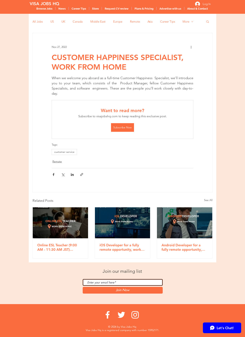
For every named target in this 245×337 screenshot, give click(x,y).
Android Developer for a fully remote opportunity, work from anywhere (182, 247)
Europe (117, 21)
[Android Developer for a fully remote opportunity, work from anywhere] (184, 222)
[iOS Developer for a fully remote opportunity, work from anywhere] (122, 222)
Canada (78, 21)
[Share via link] (81, 174)
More (186, 21)
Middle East (97, 21)
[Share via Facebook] (53, 174)
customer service (64, 152)
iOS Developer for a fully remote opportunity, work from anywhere (120, 247)
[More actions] (191, 47)
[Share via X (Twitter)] (63, 174)
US (52, 21)
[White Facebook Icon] (108, 315)
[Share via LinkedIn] (72, 174)
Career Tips (167, 21)
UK (63, 21)
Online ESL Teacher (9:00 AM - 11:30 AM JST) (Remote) (57, 247)
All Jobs (38, 21)
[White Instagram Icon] (135, 315)
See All (208, 200)
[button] (207, 21)
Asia (150, 21)
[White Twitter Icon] (121, 315)
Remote (135, 21)
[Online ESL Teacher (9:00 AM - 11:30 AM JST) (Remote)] (60, 222)
